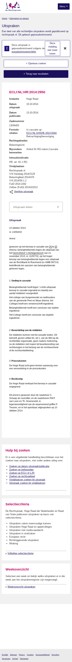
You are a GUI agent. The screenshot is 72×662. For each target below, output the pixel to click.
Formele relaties (14, 131)
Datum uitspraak (14, 106)
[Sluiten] (65, 48)
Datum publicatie (14, 114)
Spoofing (55, 655)
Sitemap (13, 655)
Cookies (30, 655)
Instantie (14, 98)
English (5, 655)
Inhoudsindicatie (18, 157)
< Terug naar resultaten (36, 73)
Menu (63, 6)
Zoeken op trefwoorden (21, 469)
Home (4, 18)
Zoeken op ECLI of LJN (21, 473)
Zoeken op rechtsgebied (22, 476)
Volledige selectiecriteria (20, 553)
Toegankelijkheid (42, 655)
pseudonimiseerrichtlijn (24, 51)
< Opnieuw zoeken (36, 63)
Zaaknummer (16, 121)
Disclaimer (24, 659)
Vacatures (6, 659)
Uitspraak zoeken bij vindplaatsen (27, 483)
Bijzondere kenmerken (15, 151)
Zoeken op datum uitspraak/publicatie (29, 466)
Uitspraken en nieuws (19, 18)
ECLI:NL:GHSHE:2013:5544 (41, 133)
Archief (15, 659)
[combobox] (36, 207)
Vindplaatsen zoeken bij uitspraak (27, 479)
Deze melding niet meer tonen (52, 48)
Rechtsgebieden (18, 140)
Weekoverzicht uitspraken (21, 586)
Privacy (22, 655)
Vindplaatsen (16, 166)
